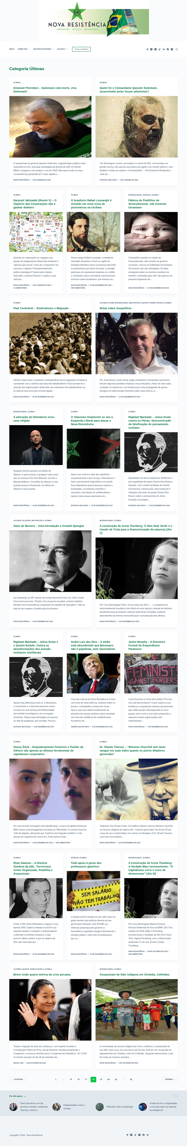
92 (131, 1079)
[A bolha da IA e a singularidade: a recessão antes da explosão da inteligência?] (143, 1107)
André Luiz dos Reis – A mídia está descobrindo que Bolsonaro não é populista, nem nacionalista (93, 645)
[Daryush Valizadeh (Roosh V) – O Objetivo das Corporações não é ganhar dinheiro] (36, 232)
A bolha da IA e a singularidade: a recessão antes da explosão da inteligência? (163, 1106)
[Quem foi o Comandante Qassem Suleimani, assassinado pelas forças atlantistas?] (137, 127)
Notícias (147, 195)
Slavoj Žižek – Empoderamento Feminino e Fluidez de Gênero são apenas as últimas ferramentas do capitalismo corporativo (48, 750)
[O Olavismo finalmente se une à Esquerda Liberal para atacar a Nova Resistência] (93, 449)
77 (86, 1079)
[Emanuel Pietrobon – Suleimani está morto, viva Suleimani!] (50, 127)
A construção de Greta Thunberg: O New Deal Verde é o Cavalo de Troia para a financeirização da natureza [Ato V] (136, 529)
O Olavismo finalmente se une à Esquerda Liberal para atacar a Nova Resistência (92, 421)
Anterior (18, 1079)
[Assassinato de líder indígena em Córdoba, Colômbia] (137, 1010)
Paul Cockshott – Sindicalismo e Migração (41, 308)
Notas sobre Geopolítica (115, 308)
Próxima (169, 1079)
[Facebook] (168, 49)
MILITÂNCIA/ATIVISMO (42, 49)
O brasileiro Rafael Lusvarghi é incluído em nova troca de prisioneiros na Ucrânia (91, 204)
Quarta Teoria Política (153, 303)
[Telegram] (147, 49)
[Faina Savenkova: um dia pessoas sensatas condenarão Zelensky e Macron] (13, 1107)
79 (101, 1079)
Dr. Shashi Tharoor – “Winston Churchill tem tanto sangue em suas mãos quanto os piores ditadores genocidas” (133, 750)
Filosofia (26, 521)
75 (71, 1079)
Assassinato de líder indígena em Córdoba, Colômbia (134, 974)
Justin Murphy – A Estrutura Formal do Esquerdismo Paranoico (146, 645)
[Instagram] (172, 49)
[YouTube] (155, 49)
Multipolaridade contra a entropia (74, 1107)
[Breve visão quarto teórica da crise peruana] (50, 1010)
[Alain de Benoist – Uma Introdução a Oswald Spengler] (50, 561)
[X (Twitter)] (151, 49)
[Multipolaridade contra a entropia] (56, 1107)
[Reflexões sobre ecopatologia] (100, 1107)
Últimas (17, 83)
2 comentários (20, 288)
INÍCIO (11, 49)
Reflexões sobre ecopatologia (120, 1107)
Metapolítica (135, 303)
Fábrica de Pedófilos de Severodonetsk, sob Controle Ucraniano (147, 204)
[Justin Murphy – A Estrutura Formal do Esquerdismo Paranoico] (151, 673)
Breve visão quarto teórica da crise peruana (42, 974)
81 (116, 1079)
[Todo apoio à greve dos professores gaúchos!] (93, 891)
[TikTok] (160, 49)
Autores (104, 303)
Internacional (135, 195)
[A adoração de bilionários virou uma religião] (36, 445)
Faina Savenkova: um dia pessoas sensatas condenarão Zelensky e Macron (34, 1106)
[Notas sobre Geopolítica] (137, 343)
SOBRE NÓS (23, 49)
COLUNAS (61, 49)
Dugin (111, 303)
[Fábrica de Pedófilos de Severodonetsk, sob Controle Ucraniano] (151, 232)
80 (108, 1079)
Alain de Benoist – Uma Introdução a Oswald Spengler (48, 525)
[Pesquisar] (177, 49)
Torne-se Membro (81, 49)
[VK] (164, 49)
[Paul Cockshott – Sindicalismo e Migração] (50, 343)
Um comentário (78, 288)
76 (78, 1079)
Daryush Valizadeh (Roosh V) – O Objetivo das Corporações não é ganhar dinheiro (35, 204)
